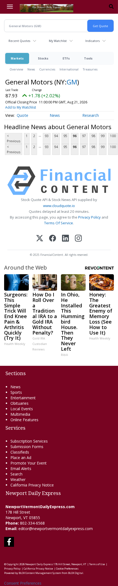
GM (72, 81)
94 (56, 136)
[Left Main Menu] (10, 6)
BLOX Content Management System (40, 573)
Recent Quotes (19, 41)
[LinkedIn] (65, 239)
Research (90, 115)
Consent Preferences (22, 583)
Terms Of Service (58, 222)
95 (65, 136)
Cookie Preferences (67, 568)
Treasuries (90, 69)
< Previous (13, 138)
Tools (88, 58)
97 (84, 136)
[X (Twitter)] (39, 239)
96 (75, 136)
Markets (17, 58)
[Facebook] (52, 239)
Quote (22, 115)
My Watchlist (58, 41)
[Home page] (46, 7)
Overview (16, 69)
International (69, 69)
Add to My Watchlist (20, 107)
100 (113, 136)
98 (93, 136)
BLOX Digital (75, 573)
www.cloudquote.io (59, 205)
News (31, 69)
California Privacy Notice (38, 568)
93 (47, 136)
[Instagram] (78, 239)
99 (103, 136)
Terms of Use (97, 564)
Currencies (47, 69)
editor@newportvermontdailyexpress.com (55, 528)
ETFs (66, 58)
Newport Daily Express (39, 564)
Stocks (43, 58)
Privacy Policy (89, 217)
